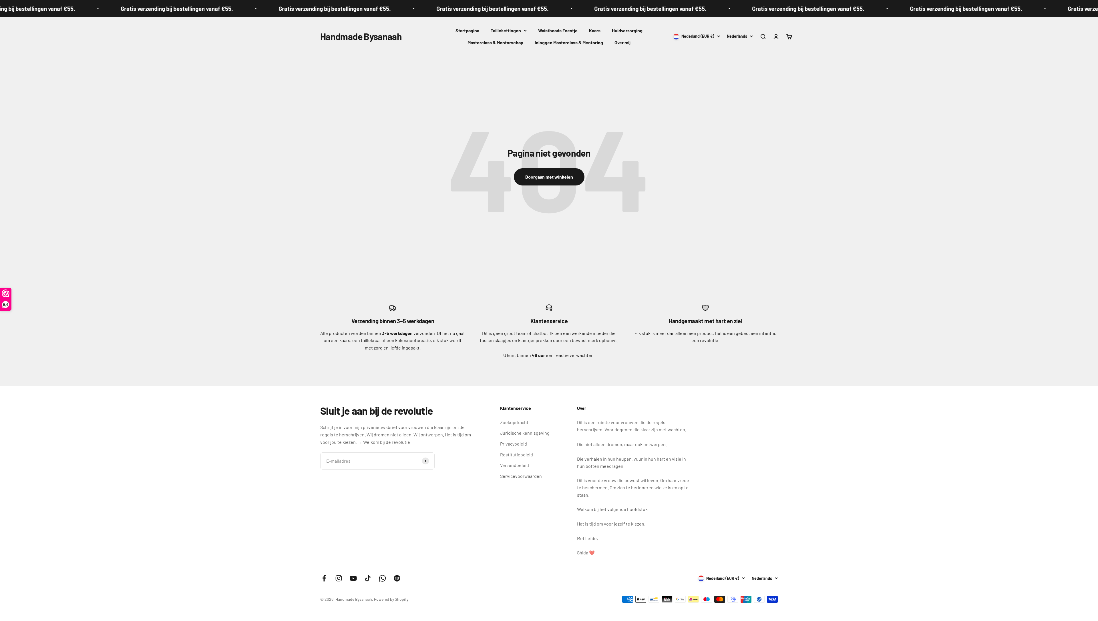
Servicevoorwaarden (521, 476)
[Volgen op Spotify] (397, 578)
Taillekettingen (506, 30)
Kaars (594, 30)
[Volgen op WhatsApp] (382, 578)
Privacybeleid (513, 443)
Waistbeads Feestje (558, 30)
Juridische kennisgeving (525, 433)
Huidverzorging (627, 30)
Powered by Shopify (391, 599)
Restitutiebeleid (516, 454)
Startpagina (467, 30)
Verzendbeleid (514, 465)
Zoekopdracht (514, 422)
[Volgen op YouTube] (353, 578)
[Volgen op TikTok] (368, 578)
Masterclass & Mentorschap (495, 42)
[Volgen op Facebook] (324, 578)
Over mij (622, 42)
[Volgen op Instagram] (339, 578)
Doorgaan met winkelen (549, 176)
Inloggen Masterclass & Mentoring (569, 42)
